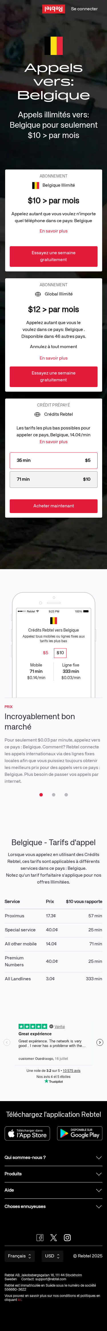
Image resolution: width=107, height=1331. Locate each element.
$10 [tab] (60, 653)
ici (19, 1300)
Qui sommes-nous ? (25, 1157)
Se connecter (84, 9)
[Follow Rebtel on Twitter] (53, 1237)
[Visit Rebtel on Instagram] (67, 1237)
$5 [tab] (45, 653)
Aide (9, 1190)
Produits (13, 1174)
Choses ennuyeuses (25, 1206)
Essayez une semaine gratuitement (54, 256)
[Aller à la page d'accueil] (53, 9)
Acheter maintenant (53, 506)
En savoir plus (54, 231)
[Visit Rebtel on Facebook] (40, 1237)
